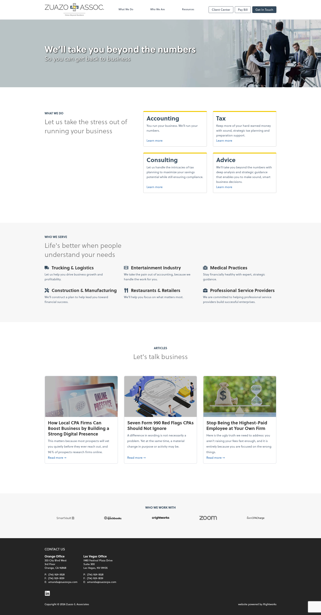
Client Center (221, 9)
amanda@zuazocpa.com (62, 582)
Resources (188, 9)
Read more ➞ (81, 457)
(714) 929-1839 (56, 578)
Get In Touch (264, 9)
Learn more (167, 140)
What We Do (126, 9)
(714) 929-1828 (56, 574)
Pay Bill (243, 9)
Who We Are (157, 9)
